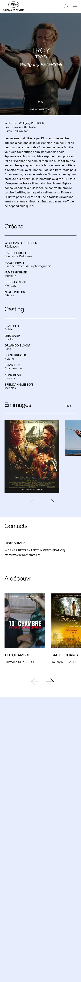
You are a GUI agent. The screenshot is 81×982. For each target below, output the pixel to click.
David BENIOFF (16, 253)
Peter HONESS (15, 282)
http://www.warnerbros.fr (22, 555)
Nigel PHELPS (15, 292)
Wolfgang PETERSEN (21, 243)
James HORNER (16, 272)
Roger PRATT (14, 262)
